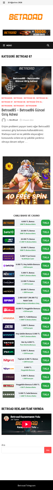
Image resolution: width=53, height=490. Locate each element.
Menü (9, 45)
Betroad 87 (7, 102)
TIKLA (46, 222)
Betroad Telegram (26, 485)
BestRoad (13, 120)
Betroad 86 (41, 98)
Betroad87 (19, 105)
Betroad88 (31, 105)
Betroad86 (7, 105)
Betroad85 (7, 98)
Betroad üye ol (34, 102)
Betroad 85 (29, 98)
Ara (3, 445)
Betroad (18, 98)
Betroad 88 (19, 102)
